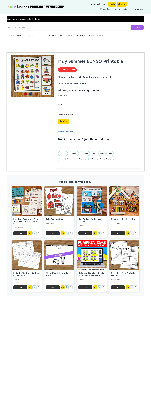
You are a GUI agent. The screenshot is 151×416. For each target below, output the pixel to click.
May (110, 153)
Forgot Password (65, 132)
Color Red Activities (54, 219)
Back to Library (69, 70)
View (20, 233)
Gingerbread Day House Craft (123, 219)
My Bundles (138, 9)
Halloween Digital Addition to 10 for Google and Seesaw (91, 274)
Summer (85, 153)
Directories (105, 9)
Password (62, 105)
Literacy (74, 153)
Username (62, 95)
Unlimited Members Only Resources (73, 159)
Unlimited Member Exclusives (103, 159)
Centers (63, 153)
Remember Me (66, 114)
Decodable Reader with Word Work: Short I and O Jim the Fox (25, 221)
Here (107, 139)
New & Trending (121, 9)
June (102, 153)
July (94, 153)
